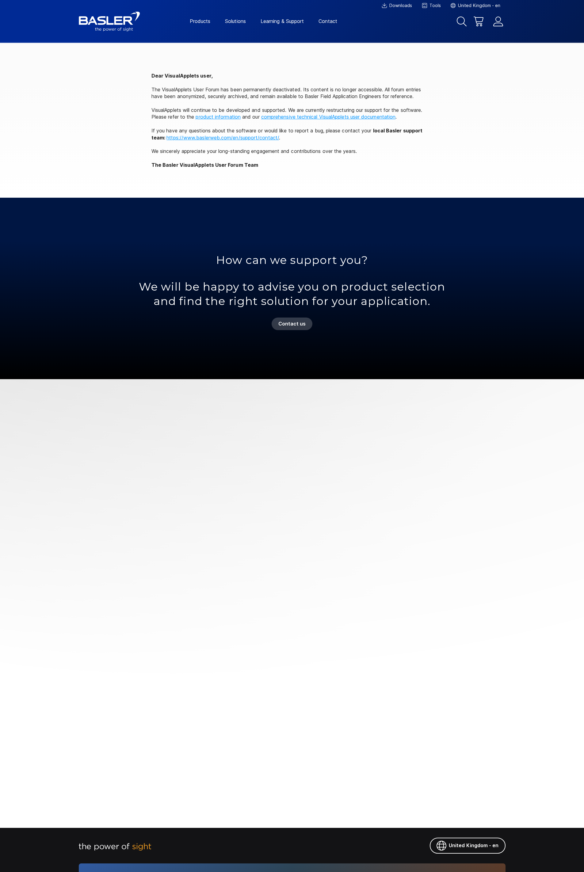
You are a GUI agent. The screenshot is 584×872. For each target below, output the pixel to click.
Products (200, 21)
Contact (328, 21)
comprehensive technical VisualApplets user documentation (328, 117)
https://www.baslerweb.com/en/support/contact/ (222, 138)
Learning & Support (282, 21)
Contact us (292, 324)
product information (218, 117)
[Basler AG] (109, 21)
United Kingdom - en (474, 845)
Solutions (235, 21)
